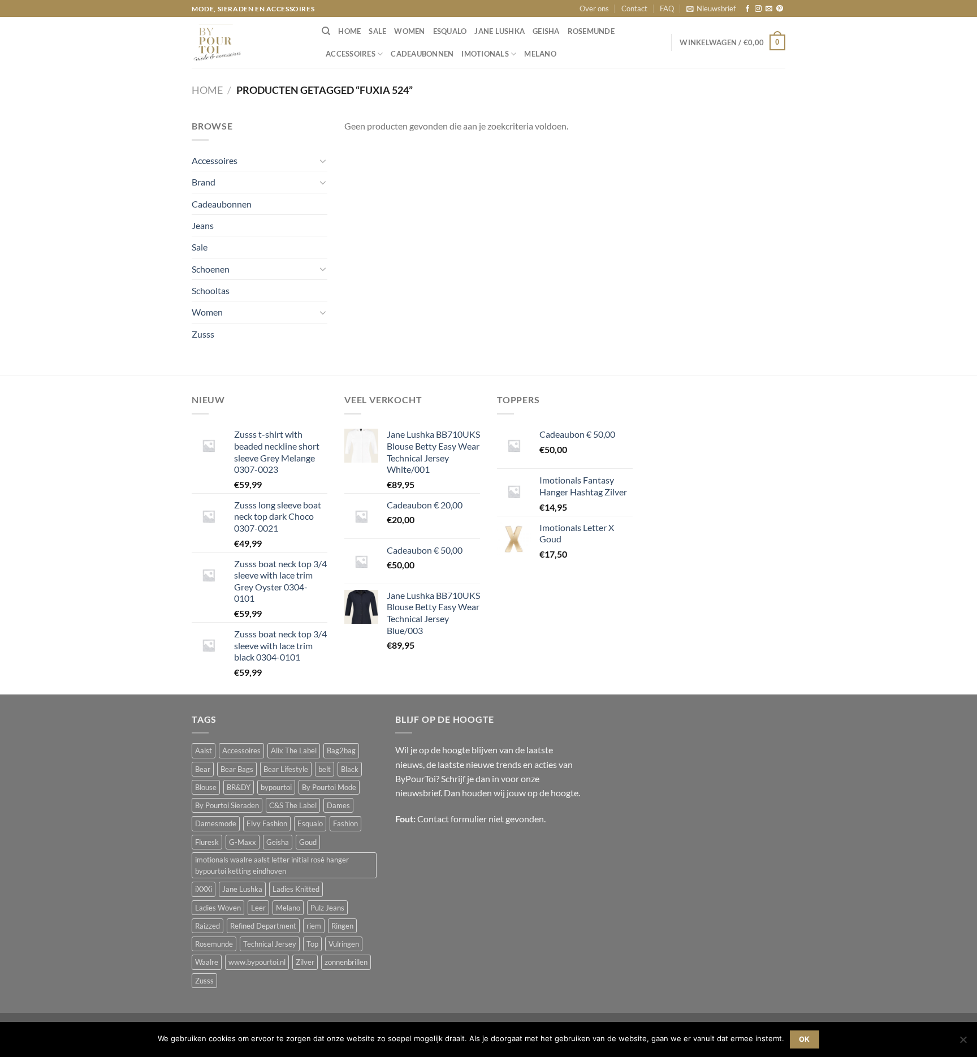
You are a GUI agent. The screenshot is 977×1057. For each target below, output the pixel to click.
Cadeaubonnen (422, 53)
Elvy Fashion (267, 823)
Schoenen (211, 269)
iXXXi (203, 889)
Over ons (594, 8)
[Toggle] (323, 160)
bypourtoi (276, 787)
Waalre (206, 962)
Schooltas (211, 290)
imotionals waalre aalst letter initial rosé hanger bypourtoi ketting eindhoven (272, 865)
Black (349, 769)
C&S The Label (293, 805)
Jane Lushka (499, 31)
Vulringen (343, 943)
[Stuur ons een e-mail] (769, 9)
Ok (804, 1039)
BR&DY (238, 787)
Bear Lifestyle (285, 769)
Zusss (203, 334)
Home (207, 90)
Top (312, 943)
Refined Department (263, 925)
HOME (349, 31)
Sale (377, 31)
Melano (540, 53)
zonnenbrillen (346, 962)
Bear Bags (237, 769)
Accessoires (350, 53)
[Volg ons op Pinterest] (779, 9)
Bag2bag (341, 750)
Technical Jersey (269, 943)
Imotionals (485, 53)
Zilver (305, 962)
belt (324, 769)
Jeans (203, 225)
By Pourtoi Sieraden (227, 805)
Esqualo (450, 31)
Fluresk (207, 842)
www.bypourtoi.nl (257, 962)
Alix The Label (294, 750)
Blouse (206, 787)
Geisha (546, 31)
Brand (203, 181)
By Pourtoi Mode (329, 787)
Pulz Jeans (327, 907)
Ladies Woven (218, 907)
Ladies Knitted (296, 889)
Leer (258, 907)
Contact (634, 8)
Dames (338, 805)
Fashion (345, 823)
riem (313, 925)
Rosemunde (591, 31)
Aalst (203, 750)
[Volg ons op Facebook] (747, 9)
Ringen (342, 925)
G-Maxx (242, 842)
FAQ (667, 8)
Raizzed (207, 925)
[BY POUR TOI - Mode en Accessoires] (248, 42)
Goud (308, 842)
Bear (202, 769)
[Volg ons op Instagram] (758, 9)
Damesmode (215, 823)
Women (409, 31)
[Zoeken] (326, 31)
